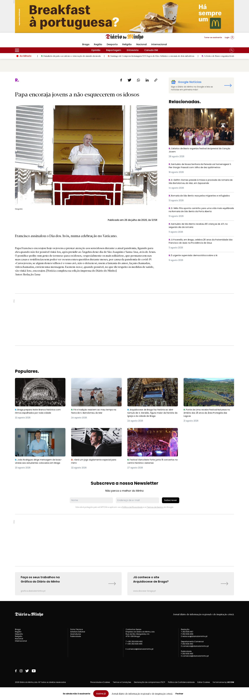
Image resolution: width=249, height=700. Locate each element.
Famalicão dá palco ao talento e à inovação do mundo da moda (40, 55)
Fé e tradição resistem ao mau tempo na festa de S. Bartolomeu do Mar (95, 381)
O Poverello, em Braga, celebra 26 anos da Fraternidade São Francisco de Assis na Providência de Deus (201, 241)
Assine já (101, 693)
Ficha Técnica (76, 629)
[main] (124, 336)
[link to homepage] (124, 37)
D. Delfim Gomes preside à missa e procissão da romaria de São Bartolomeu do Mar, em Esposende (198, 181)
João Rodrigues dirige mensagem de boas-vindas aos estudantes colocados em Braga (39, 433)
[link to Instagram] (21, 671)
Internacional (159, 44)
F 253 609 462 (187, 644)
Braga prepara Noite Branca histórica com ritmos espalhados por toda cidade (40, 381)
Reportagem (113, 50)
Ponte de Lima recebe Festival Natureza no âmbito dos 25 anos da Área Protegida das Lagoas (208, 383)
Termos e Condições (122, 682)
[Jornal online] (30, 38)
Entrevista (132, 50)
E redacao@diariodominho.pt (194, 636)
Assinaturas (75, 634)
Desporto (112, 44)
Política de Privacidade (132, 507)
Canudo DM (151, 50)
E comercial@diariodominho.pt (139, 649)
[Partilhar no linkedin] (147, 80)
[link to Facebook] (16, 671)
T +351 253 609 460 (134, 641)
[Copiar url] (155, 80)
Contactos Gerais (133, 629)
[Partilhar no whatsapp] (138, 80)
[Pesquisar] (232, 50)
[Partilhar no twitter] (129, 80)
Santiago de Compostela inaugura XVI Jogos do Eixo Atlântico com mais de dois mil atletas (120, 55)
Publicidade (75, 636)
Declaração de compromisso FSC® (149, 682)
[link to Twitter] (27, 671)
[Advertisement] (124, 319)
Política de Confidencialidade (181, 682)
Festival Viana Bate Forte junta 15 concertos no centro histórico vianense (150, 431)
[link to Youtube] (34, 671)
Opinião (95, 50)
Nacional (141, 44)
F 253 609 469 (187, 634)
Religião (127, 44)
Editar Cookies (203, 682)
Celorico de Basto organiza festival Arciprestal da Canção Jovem (202, 55)
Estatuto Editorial (77, 631)
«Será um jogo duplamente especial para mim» (95, 431)
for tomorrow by (223, 682)
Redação (185, 629)
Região (98, 44)
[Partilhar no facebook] (121, 80)
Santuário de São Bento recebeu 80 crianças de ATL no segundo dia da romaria (201, 225)
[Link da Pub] (124, 16)
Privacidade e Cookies (100, 682)
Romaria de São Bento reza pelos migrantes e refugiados (195, 197)
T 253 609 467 (187, 631)
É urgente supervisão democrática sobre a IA (195, 255)
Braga (85, 44)
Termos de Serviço (155, 507)
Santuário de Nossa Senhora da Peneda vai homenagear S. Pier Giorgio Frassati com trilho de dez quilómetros (200, 168)
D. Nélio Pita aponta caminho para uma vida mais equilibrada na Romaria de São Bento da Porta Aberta (200, 210)
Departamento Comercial (192, 641)
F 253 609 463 (187, 653)
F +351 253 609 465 (134, 644)
